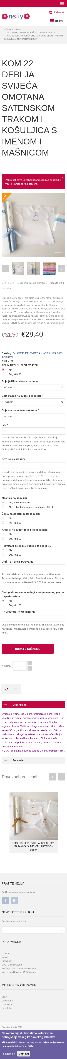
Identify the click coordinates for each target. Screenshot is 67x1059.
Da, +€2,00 (15, 554)
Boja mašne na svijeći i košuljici (22, 395)
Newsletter (7, 1008)
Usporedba (7, 1000)
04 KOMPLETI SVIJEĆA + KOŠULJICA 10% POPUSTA (31, 32)
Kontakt (5, 957)
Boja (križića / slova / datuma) (20, 381)
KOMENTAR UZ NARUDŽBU (18, 612)
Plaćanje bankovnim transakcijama (19, 968)
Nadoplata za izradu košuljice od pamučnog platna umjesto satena (33, 594)
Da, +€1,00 (15, 605)
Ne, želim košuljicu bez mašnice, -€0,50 (31, 507)
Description (20, 704)
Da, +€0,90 (15, 374)
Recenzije (18, 760)
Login (4, 997)
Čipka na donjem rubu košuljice (21, 513)
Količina (6, 665)
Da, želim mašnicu (19, 502)
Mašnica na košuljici (14, 497)
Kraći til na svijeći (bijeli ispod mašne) (25, 529)
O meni (5, 953)
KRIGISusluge (29, 972)
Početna (7, 29)
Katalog (17, 29)
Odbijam (24, 1053)
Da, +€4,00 (15, 522)
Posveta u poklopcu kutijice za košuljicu (26, 545)
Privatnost (6, 961)
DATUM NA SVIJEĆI (14, 459)
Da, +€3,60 (15, 538)
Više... (32, 1046)
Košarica (59, 12)
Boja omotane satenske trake (20, 410)
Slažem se (9, 1053)
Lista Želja (7, 1004)
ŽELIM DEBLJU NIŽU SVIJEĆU (20, 365)
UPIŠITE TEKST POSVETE (17, 561)
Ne (10, 369)
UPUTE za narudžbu (12, 965)
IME (5, 424)
